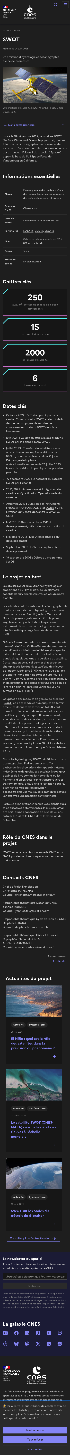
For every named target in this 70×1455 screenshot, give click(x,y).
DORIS (50, 508)
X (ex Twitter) (38, 1344)
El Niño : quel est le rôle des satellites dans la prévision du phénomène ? (33, 1043)
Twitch (60, 1333)
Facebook (16, 1333)
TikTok (38, 1333)
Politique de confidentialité (20, 1418)
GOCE (8, 703)
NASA (26, 231)
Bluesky (16, 1344)
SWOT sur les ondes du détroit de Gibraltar (30, 1213)
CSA (37, 231)
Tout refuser (35, 1440)
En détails (59, 961)
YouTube (49, 1333)
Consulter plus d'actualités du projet (34, 1238)
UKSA (48, 231)
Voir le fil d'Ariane (11, 30)
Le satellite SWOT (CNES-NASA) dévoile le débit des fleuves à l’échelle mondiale (33, 1129)
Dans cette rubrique (21, 125)
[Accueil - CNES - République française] (36, 1373)
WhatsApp (49, 1344)
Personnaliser (35, 1449)
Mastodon (27, 1344)
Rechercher (55, 4)
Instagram (5, 1333)
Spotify (60, 1344)
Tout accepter (35, 1430)
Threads (5, 1344)
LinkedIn (27, 1333)
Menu (65, 4)
